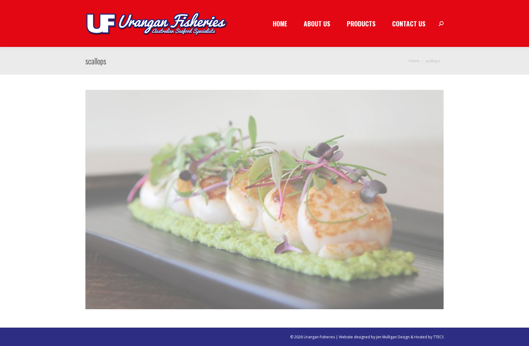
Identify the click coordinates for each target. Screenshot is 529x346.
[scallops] (264, 199)
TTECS (438, 337)
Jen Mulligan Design (393, 337)
